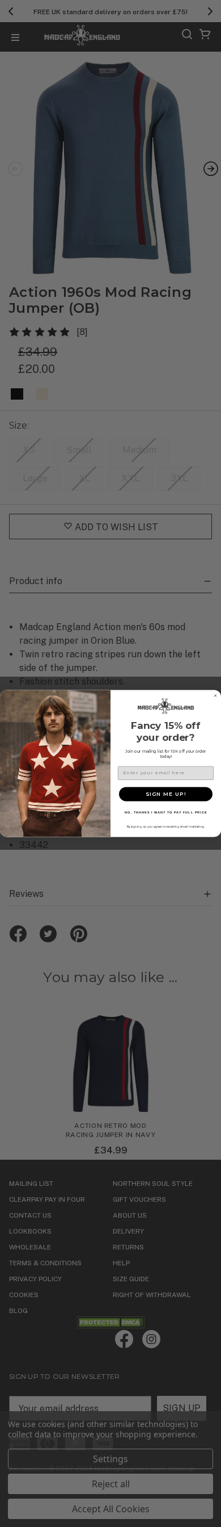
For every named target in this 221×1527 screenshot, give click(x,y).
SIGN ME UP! (166, 794)
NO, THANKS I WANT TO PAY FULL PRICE (166, 812)
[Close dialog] (215, 696)
